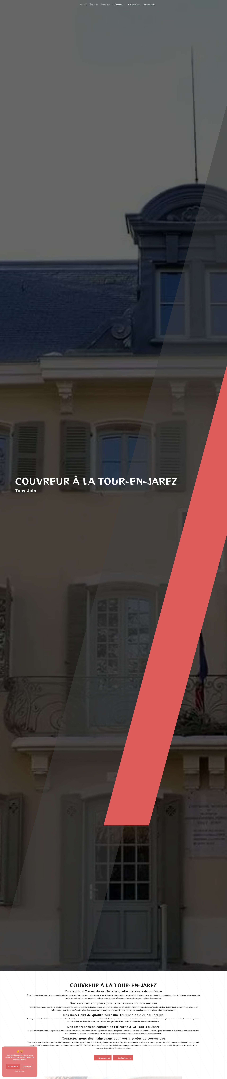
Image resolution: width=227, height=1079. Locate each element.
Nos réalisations (134, 4)
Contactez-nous (124, 1058)
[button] (112, 4)
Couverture (105, 4)
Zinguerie (118, 4)
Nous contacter (149, 4)
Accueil (83, 4)
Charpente (93, 4)
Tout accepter (13, 1066)
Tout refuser (27, 1066)
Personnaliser (19, 1071)
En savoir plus (104, 1058)
